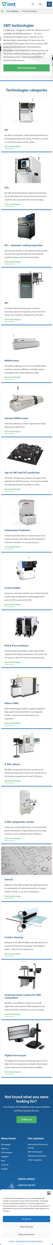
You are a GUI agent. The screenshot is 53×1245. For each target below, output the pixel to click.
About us (5, 1148)
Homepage (5, 1144)
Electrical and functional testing (38, 1146)
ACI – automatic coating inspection (24, 245)
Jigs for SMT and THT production (22, 472)
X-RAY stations (12, 764)
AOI (7, 187)
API (6, 303)
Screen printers (13, 588)
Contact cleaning (14, 937)
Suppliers (5, 1156)
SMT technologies (35, 1152)
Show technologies (26, 68)
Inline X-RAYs (12, 703)
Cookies (11, 1241)
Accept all (26, 1219)
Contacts (5, 1165)
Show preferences (26, 1234)
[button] (48, 1192)
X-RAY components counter (19, 822)
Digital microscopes (15, 1055)
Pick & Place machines (17, 645)
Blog (3, 1160)
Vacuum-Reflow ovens (17, 418)
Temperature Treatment (17, 530)
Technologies (6, 1152)
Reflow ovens (12, 360)
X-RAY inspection (35, 1160)
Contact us (26, 1119)
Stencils (9, 879)
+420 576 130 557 (26, 1185)
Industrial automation (37, 1156)
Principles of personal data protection (29, 1241)
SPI (6, 130)
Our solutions (13, 11)
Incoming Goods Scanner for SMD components (23, 996)
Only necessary (26, 1226)
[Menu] (49, 4)
